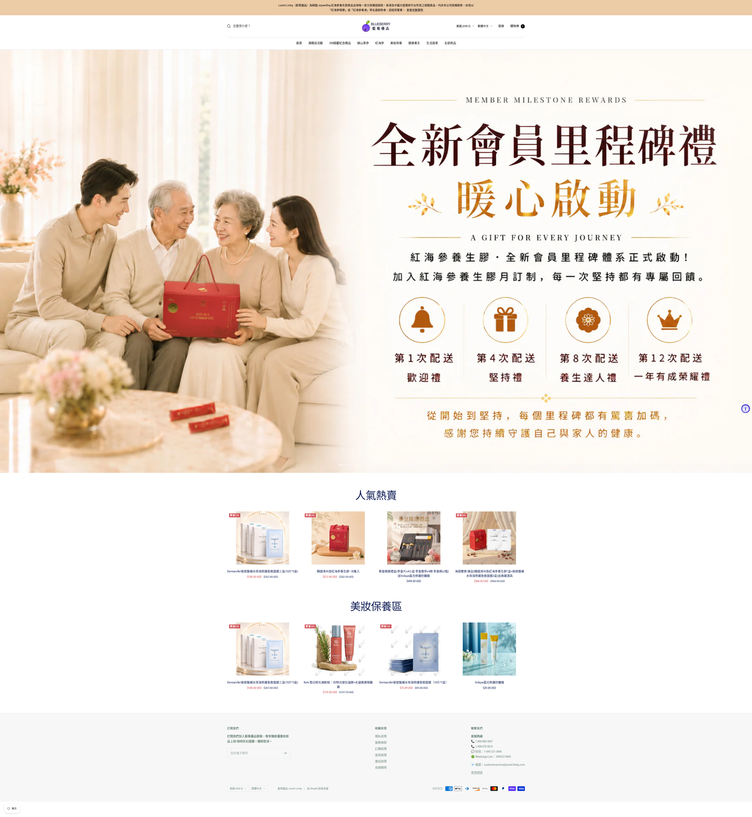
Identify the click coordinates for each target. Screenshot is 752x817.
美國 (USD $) (463, 26)
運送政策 (381, 714)
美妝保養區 (376, 560)
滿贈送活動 (315, 43)
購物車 (516, 26)
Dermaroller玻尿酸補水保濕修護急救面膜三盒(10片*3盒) (262, 524)
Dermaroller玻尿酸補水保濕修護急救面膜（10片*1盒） (413, 635)
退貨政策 (381, 708)
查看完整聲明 (415, 10)
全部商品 (450, 43)
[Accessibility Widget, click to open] (745, 408)
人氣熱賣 (376, 449)
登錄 (501, 26)
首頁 (299, 43)
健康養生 (414, 43)
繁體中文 (483, 26)
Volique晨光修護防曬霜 (489, 635)
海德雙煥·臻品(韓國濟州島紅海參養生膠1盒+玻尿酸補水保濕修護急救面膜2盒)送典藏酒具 (489, 526)
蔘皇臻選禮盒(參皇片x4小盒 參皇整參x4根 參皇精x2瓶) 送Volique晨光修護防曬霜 (414, 526)
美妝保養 (396, 43)
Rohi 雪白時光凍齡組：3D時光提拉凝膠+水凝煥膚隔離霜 (338, 637)
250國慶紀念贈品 (340, 43)
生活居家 (432, 43)
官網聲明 (381, 720)
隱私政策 (381, 689)
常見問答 (477, 725)
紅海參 (379, 43)
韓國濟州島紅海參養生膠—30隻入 (338, 524)
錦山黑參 (363, 43)
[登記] (285, 706)
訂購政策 (381, 701)
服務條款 (381, 695)
